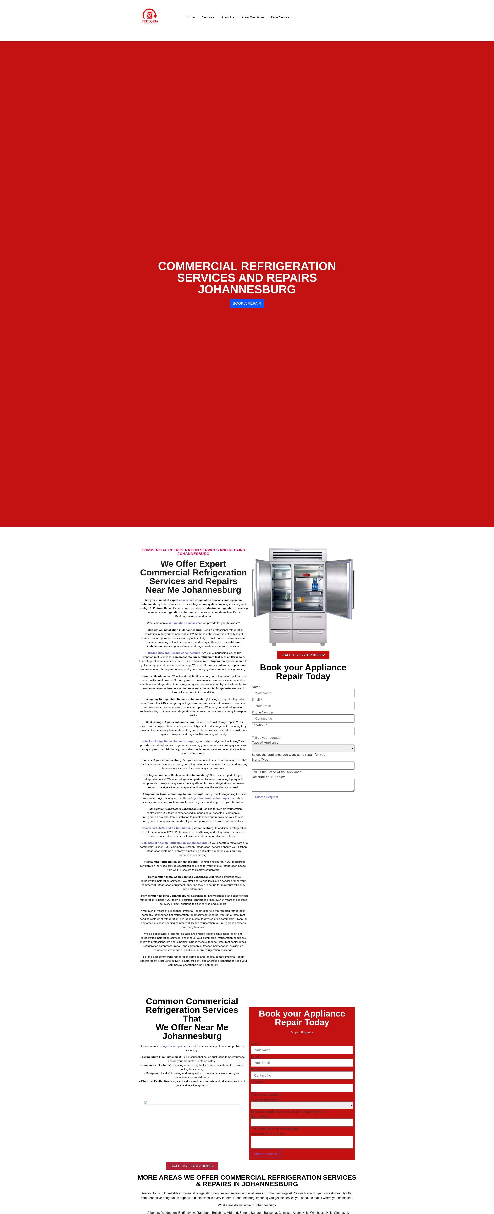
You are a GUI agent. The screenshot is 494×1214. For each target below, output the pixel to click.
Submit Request (266, 797)
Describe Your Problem (269, 776)
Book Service (280, 17)
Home (190, 17)
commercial (186, 599)
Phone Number (262, 712)
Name (256, 686)
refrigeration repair (171, 1046)
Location (259, 725)
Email (257, 699)
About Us (227, 17)
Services (208, 17)
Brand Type (260, 759)
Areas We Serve (252, 17)
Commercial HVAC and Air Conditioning (168, 827)
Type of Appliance (266, 742)
